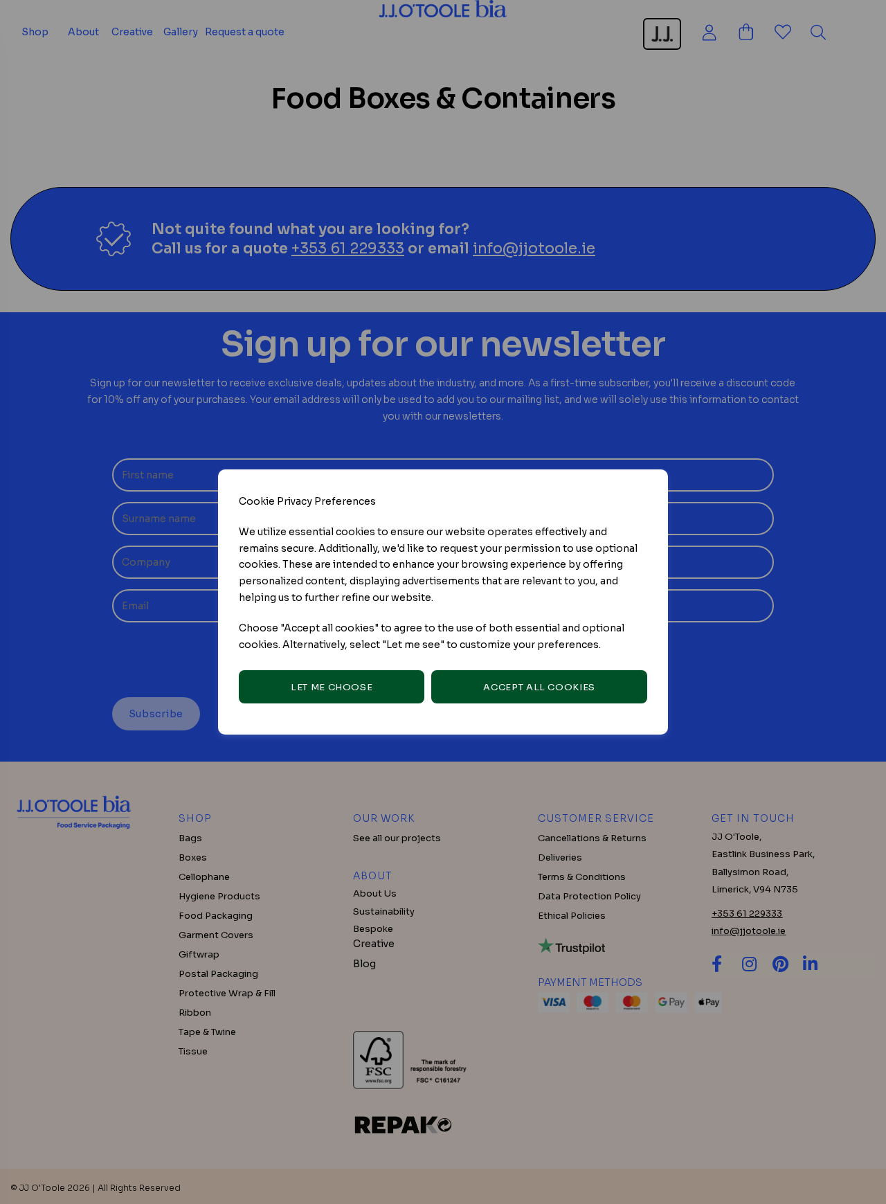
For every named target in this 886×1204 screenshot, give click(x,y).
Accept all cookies (539, 687)
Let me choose (331, 687)
